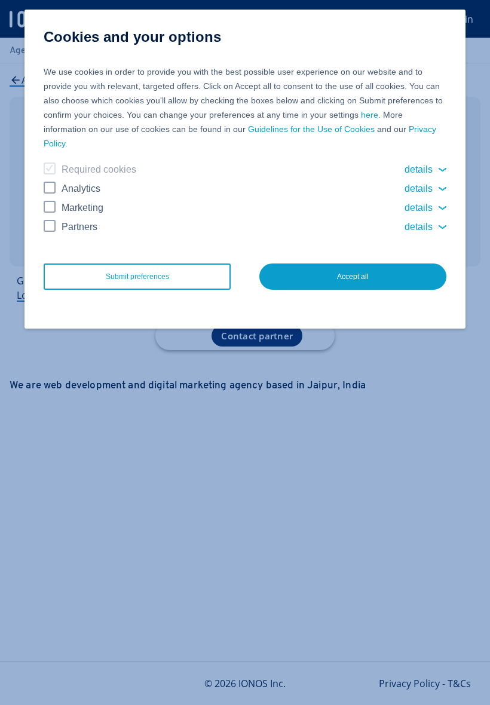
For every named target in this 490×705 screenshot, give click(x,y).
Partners (79, 227)
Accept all (353, 276)
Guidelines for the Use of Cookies (311, 129)
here (369, 114)
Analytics (81, 188)
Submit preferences (137, 276)
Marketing (82, 208)
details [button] (419, 169)
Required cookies (99, 169)
